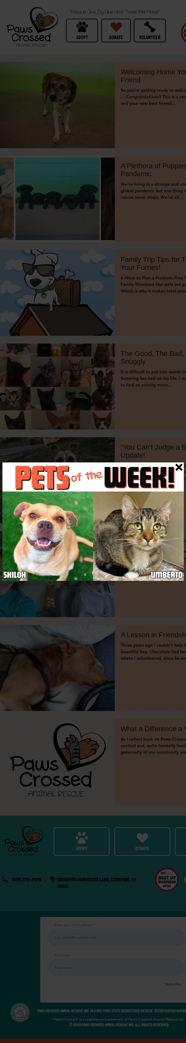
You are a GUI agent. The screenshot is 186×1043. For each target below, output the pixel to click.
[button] (179, 467)
